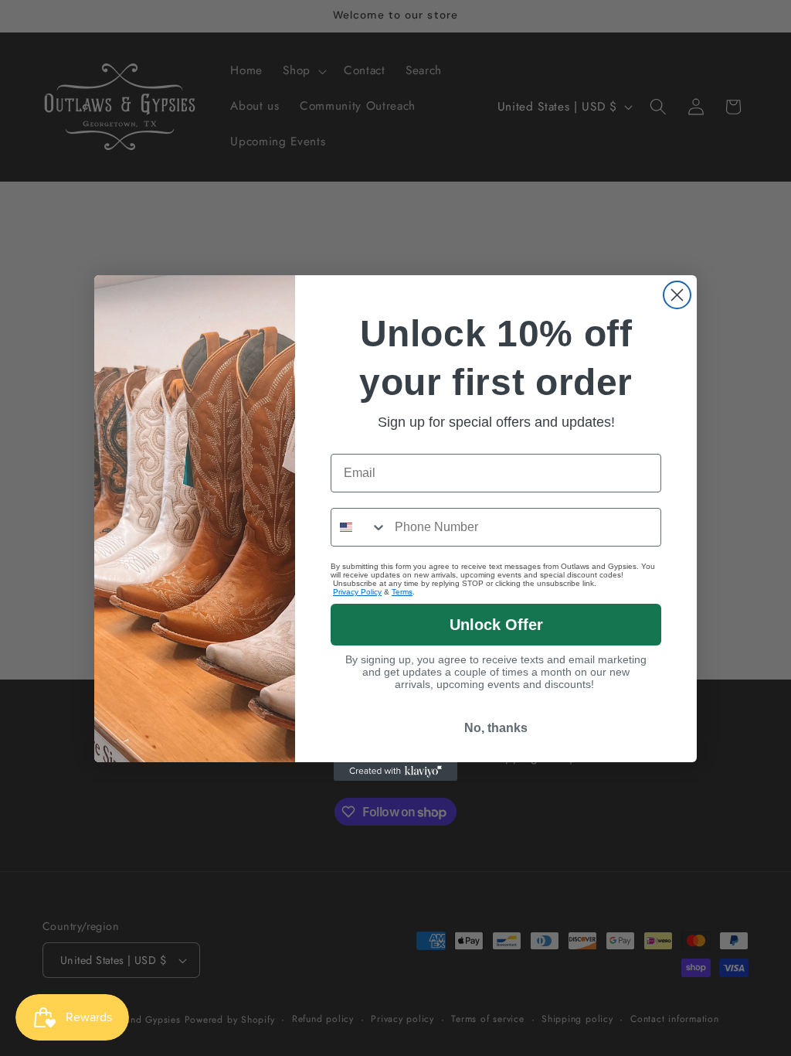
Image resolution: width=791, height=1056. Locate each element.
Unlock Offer (496, 624)
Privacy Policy (357, 592)
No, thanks (496, 727)
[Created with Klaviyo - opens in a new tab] (395, 771)
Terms (402, 592)
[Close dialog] (677, 294)
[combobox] (359, 527)
